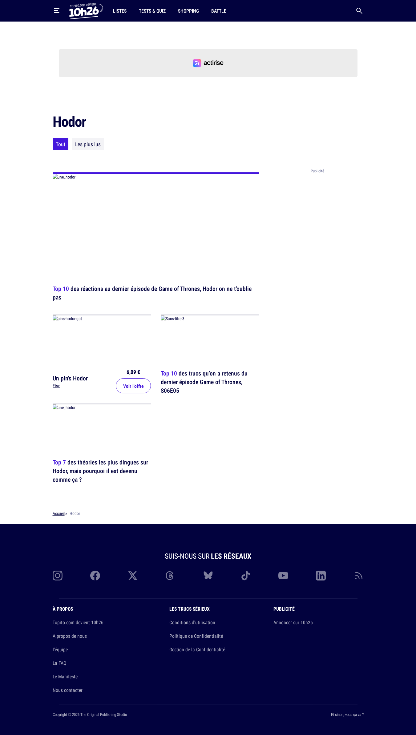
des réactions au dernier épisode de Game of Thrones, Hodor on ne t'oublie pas (152, 292)
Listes (120, 10)
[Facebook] (95, 575)
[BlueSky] (208, 575)
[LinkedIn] (321, 575)
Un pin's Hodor (70, 378)
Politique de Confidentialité (196, 636)
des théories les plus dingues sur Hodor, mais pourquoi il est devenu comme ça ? (100, 471)
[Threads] (170, 575)
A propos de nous (70, 636)
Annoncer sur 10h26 (293, 622)
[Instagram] (58, 575)
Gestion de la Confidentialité (197, 649)
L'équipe (60, 649)
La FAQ (59, 663)
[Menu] (56, 10)
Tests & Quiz (152, 10)
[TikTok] (246, 575)
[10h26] (86, 10)
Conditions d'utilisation (192, 622)
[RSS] (359, 575)
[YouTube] (283, 575)
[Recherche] (359, 10)
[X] (133, 575)
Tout (60, 144)
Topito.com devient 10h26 (78, 622)
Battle (218, 10)
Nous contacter (68, 690)
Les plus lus (88, 144)
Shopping (188, 10)
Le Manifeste (65, 676)
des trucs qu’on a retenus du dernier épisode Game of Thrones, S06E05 (204, 382)
